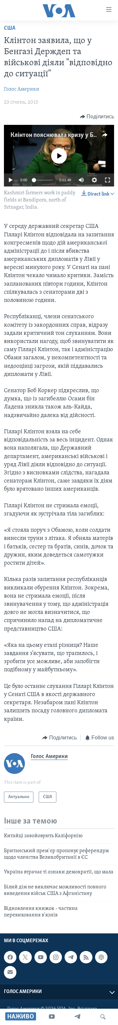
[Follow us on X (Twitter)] (25, 957)
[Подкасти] (101, 957)
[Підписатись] (10, 972)
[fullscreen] (107, 179)
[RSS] (86, 957)
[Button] (97, 116)
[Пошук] (103, 1017)
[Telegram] (77, 1017)
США (9, 28)
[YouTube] (52, 1017)
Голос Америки (21, 89)
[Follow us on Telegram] (71, 957)
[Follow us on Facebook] (10, 957)
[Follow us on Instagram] (55, 957)
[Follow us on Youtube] (40, 957)
